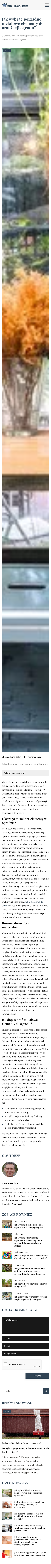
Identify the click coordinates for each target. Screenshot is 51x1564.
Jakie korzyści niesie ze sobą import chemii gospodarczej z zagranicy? (31, 1257)
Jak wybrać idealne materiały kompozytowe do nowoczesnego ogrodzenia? (28, 1493)
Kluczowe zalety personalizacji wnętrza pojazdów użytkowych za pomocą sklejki (29, 1528)
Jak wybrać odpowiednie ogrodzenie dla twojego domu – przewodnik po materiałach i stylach (29, 1241)
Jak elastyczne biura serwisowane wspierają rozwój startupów (30, 1298)
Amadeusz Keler (13, 757)
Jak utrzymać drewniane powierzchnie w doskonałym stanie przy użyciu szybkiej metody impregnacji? (27, 1541)
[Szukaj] (46, 1391)
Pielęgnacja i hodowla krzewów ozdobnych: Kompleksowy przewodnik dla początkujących (29, 1271)
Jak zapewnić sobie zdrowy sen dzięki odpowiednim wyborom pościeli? (28, 1516)
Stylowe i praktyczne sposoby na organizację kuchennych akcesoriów (29, 1504)
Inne (7, 51)
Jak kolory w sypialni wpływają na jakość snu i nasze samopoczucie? (30, 1553)
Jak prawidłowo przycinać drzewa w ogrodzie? (30, 1285)
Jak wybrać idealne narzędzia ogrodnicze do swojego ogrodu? (29, 1226)
